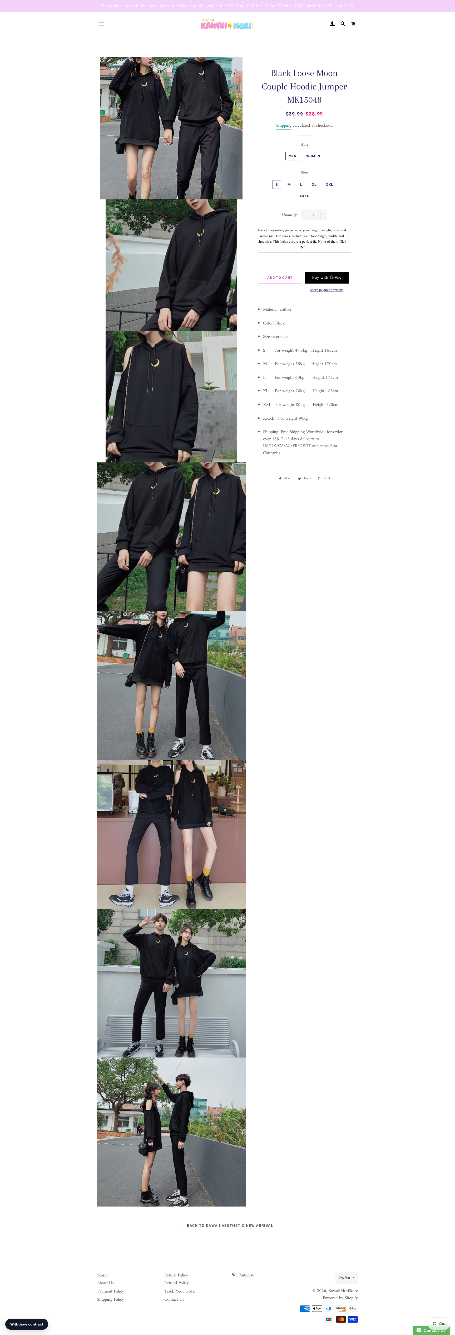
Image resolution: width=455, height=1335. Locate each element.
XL (314, 184)
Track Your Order (180, 1291)
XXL (329, 184)
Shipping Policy (110, 1300)
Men (293, 156)
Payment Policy (110, 1291)
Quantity (289, 214)
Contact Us (174, 1300)
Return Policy (176, 1275)
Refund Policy (176, 1283)
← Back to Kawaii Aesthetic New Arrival (227, 1225)
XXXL (304, 196)
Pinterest (245, 1275)
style (304, 144)
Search (103, 1275)
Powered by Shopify (340, 1298)
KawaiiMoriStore (343, 1291)
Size (304, 173)
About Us (105, 1283)
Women (313, 156)
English (344, 1278)
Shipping (283, 126)
